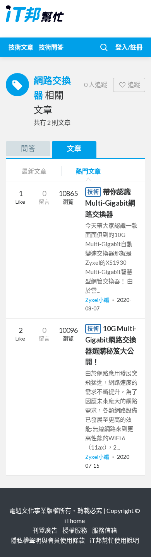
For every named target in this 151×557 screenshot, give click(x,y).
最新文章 (34, 171)
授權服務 (74, 530)
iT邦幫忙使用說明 (114, 540)
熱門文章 (88, 171)
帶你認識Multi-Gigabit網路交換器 (110, 202)
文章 (74, 148)
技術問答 (51, 47)
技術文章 (21, 47)
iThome (74, 520)
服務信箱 (104, 530)
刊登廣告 (45, 530)
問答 (28, 148)
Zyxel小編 (97, 299)
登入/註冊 (128, 47)
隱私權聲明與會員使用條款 (47, 540)
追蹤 (134, 84)
